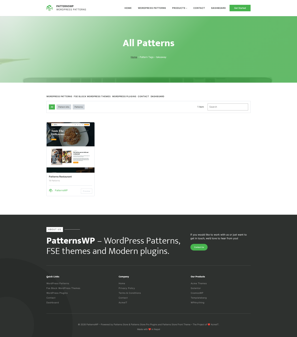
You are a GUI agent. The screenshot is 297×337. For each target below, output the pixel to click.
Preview (86, 191)
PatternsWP (65, 6)
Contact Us (199, 247)
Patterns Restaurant (60, 176)
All (52, 107)
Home (128, 8)
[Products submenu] (186, 8)
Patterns (79, 107)
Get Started (240, 8)
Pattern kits (63, 107)
